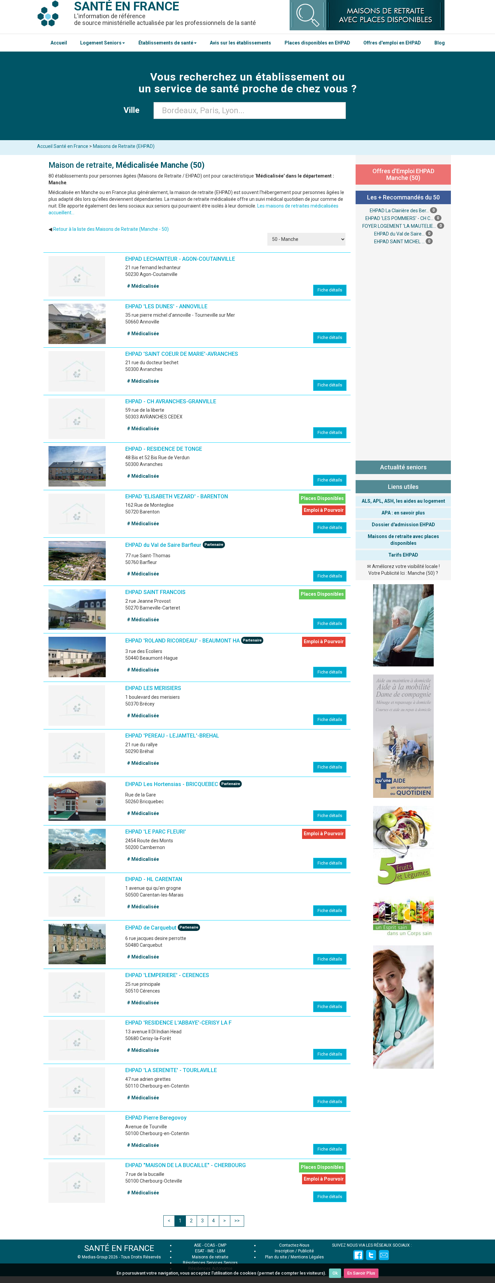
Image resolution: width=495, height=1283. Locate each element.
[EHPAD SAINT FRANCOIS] (77, 609)
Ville (133, 110)
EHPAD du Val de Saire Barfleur (163, 545)
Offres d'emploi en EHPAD (392, 42)
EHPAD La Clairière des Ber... (399, 210)
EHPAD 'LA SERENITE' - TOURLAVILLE (171, 1070)
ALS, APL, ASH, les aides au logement (403, 501)
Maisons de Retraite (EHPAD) (124, 146)
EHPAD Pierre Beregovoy (156, 1118)
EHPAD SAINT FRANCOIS (155, 592)
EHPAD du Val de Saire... (399, 234)
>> (237, 1220)
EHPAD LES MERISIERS (153, 688)
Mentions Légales (307, 1257)
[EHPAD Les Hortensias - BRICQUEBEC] (77, 800)
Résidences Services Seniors (210, 1262)
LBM (221, 1251)
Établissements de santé (165, 42)
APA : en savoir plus (403, 512)
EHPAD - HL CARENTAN (153, 879)
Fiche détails (330, 289)
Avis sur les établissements (240, 42)
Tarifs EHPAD (403, 555)
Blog (439, 42)
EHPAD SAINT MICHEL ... (399, 241)
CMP (222, 1245)
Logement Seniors (101, 42)
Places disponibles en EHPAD (317, 42)
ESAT (199, 1251)
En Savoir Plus (361, 1273)
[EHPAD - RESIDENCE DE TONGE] (77, 466)
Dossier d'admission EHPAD (403, 524)
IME (210, 1251)
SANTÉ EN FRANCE (119, 1248)
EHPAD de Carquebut (150, 928)
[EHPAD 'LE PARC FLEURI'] (77, 849)
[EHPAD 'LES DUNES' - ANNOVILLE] (77, 324)
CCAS (209, 1245)
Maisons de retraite (210, 1257)
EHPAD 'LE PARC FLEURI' (155, 831)
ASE (197, 1245)
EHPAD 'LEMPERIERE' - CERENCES (167, 975)
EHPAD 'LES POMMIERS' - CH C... (399, 218)
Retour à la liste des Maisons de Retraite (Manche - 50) (111, 229)
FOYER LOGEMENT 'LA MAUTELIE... (399, 226)
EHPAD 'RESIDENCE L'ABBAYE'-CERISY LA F (178, 1023)
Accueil (59, 42)
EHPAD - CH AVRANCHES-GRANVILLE (170, 401)
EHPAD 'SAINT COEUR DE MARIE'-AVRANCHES (181, 354)
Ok (335, 1273)
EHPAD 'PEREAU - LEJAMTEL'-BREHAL (172, 735)
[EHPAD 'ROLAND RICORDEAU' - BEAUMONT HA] (77, 657)
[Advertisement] (403, 352)
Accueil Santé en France (62, 146)
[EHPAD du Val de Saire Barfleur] (77, 561)
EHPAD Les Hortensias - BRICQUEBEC (171, 784)
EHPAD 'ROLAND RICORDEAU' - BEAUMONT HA (182, 641)
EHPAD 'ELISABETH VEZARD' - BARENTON (176, 496)
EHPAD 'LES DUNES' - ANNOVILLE (166, 306)
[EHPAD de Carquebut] (77, 944)
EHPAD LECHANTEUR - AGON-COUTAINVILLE (180, 259)
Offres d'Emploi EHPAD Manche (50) (403, 174)
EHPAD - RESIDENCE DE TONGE (163, 449)
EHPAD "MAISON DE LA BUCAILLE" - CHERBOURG (185, 1165)
